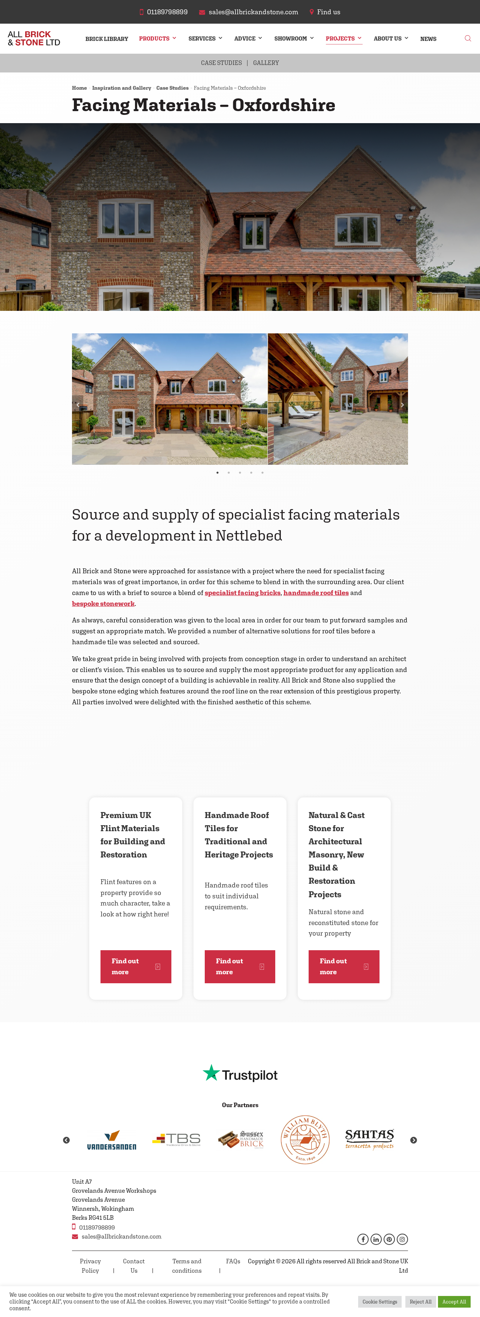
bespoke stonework (103, 603)
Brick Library (107, 39)
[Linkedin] (376, 1239)
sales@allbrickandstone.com (122, 1236)
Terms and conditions (187, 1266)
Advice (244, 38)
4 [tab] (251, 472)
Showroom (290, 38)
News (428, 39)
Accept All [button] (454, 1302)
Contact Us (134, 1266)
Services (202, 38)
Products (154, 38)
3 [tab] (240, 472)
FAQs (233, 1261)
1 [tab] (217, 472)
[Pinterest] (389, 1239)
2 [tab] (228, 472)
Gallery (266, 62)
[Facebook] (363, 1239)
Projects (340, 38)
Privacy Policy (90, 1266)
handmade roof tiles (316, 593)
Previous (77, 404)
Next (402, 404)
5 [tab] (262, 472)
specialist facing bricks (242, 593)
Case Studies (221, 62)
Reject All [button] (421, 1302)
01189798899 (97, 1227)
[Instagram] (402, 1239)
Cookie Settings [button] (380, 1302)
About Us (388, 38)
